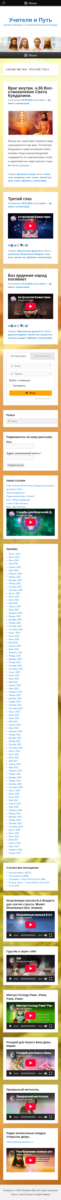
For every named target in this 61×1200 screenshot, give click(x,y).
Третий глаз (20, 198)
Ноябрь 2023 (15, 662)
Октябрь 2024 (15, 626)
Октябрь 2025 (15, 587)
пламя (35, 177)
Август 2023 (14, 672)
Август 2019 (14, 830)
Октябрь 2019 (15, 823)
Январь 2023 (15, 695)
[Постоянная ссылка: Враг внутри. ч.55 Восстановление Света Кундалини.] (30, 137)
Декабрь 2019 (15, 817)
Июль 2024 (14, 636)
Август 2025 (14, 593)
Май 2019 (13, 840)
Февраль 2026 (15, 574)
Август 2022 (14, 712)
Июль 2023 (14, 675)
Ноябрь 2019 (15, 820)
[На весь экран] (50, 935)
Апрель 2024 (15, 646)
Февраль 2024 (15, 652)
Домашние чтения (26, 174)
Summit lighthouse (15, 492)
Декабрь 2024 (15, 619)
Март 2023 (14, 688)
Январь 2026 (15, 577)
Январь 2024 (15, 656)
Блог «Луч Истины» (16, 507)
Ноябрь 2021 (15, 741)
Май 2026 (13, 564)
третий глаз (45, 177)
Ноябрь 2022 (15, 702)
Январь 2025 (15, 616)
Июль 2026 (14, 557)
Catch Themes (43, 1194)
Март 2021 (14, 767)
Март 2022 (14, 728)
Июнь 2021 (14, 757)
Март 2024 (14, 649)
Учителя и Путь (30, 20)
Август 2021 (14, 751)
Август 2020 (14, 790)
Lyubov (42, 203)
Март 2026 (14, 570)
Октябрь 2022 (15, 705)
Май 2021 (13, 761)
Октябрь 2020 (15, 784)
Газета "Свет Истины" (17, 503)
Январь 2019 (15, 853)
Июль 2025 (14, 596)
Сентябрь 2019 (16, 826)
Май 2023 (13, 682)
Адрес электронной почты (23, 453)
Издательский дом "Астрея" (20, 496)
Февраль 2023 (15, 692)
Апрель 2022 (15, 725)
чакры (17, 181)
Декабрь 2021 (15, 738)
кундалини (19, 177)
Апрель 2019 (15, 843)
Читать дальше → (21, 165)
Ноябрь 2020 (15, 781)
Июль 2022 (14, 715)
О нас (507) (14, 886)
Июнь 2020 (14, 797)
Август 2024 (14, 633)
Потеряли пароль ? (43, 399)
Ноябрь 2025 (15, 583)
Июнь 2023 (14, 679)
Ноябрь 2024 (15, 623)
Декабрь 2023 (15, 659)
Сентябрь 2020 (16, 787)
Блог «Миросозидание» (18, 500)
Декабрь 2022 (15, 698)
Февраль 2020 (15, 810)
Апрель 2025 (15, 606)
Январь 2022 (15, 734)
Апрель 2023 (15, 685)
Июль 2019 (14, 833)
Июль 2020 (14, 794)
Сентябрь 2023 (16, 669)
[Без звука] (45, 935)
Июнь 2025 (14, 600)
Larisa (42, 100)
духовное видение (17, 334)
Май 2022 (13, 721)
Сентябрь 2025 (16, 590)
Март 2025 (14, 610)
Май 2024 (13, 643)
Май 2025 (13, 603)
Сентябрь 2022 (16, 708)
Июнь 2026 (14, 560)
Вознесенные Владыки (32, 254)
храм (10, 181)
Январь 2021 (15, 774)
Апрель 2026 (15, 567)
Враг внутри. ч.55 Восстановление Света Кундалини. (30, 91)
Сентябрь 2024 (16, 629)
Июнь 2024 (14, 639)
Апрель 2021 (15, 764)
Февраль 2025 (15, 613)
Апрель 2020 (15, 803)
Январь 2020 (15, 813)
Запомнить (19, 385)
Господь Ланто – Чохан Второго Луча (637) (29, 882)
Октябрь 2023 (15, 665)
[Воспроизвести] (10, 935)
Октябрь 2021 (15, 744)
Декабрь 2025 (15, 580)
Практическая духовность (30, 251)
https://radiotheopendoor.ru (19, 1142)
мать (28, 177)
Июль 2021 (14, 754)
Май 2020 (13, 800)
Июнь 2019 (14, 836)
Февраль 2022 (15, 731)
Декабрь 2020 (15, 777)
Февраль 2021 (15, 771)
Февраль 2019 (15, 850)
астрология (13, 254)
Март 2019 (14, 846)
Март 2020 (14, 807)
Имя (9, 442)
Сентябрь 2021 (16, 748)
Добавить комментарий (34, 181)
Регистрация (42, 356)
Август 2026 (14, 554)
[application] (30, 924)
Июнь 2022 (14, 718)
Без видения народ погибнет (27, 277)
